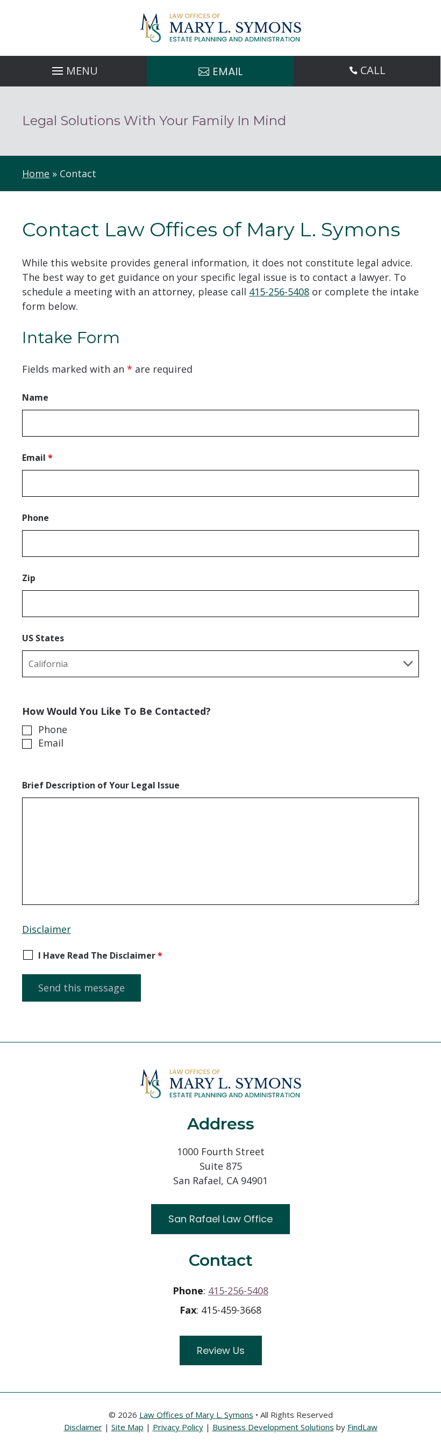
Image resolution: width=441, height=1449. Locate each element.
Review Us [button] (221, 1350)
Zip (28, 578)
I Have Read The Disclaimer (100, 955)
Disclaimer (46, 929)
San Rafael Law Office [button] (220, 1219)
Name (35, 397)
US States (43, 638)
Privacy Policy (178, 1427)
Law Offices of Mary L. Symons (196, 1414)
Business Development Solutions (273, 1427)
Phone (35, 518)
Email (37, 457)
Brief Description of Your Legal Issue (101, 785)
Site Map (127, 1427)
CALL (373, 70)
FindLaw (362, 1427)
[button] (73, 68)
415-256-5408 (279, 291)
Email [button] (227, 71)
